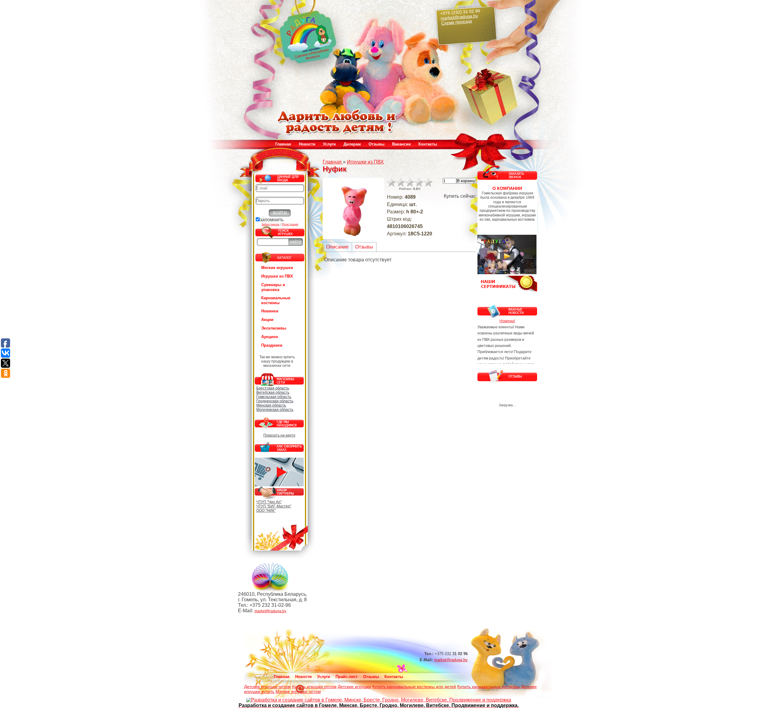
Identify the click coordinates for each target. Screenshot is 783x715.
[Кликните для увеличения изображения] (353, 208)
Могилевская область (274, 409)
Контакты (427, 144)
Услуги (323, 676)
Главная (283, 144)
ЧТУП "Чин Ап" (269, 502)
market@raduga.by (459, 16)
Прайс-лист (347, 676)
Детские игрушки (354, 686)
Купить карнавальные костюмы (488, 686)
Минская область (271, 405)
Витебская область (272, 392)
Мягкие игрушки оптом (298, 691)
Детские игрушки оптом (267, 686)
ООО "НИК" (266, 510)
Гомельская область (273, 397)
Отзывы (376, 144)
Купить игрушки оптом (314, 686)
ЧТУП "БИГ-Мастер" (273, 506)
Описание (337, 246)
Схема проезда (456, 22)
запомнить (272, 219)
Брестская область (272, 388)
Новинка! (507, 321)
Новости (307, 144)
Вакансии (401, 144)
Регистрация (290, 224)
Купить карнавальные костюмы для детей (414, 686)
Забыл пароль (271, 224)
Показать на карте (279, 435)
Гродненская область (274, 401)
